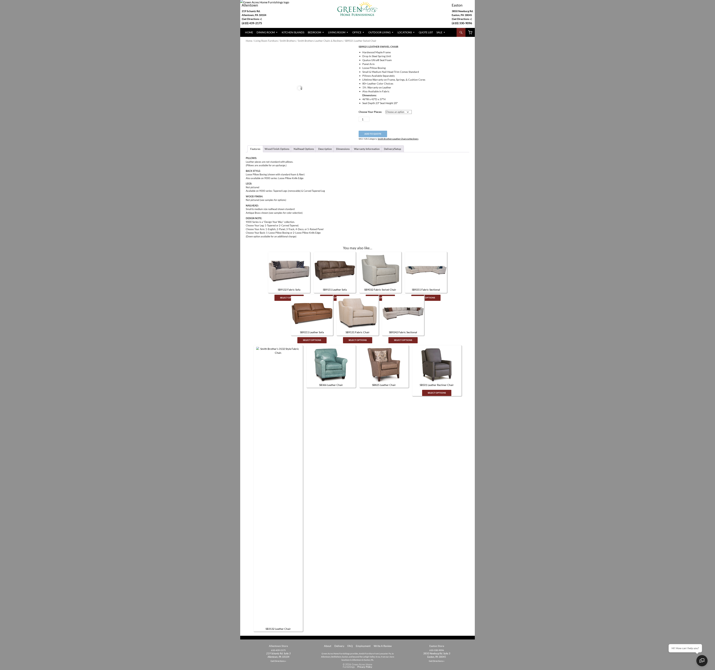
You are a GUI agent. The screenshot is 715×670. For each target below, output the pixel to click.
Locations (405, 32)
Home (249, 32)
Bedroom (314, 32)
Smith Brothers (288, 40)
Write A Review (383, 645)
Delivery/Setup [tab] (392, 148)
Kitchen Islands (293, 32)
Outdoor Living (379, 32)
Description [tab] (325, 148)
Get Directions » (461, 18)
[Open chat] (702, 660)
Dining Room (266, 32)
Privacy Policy (364, 666)
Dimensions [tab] (343, 148)
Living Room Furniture (266, 40)
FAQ (350, 645)
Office (356, 32)
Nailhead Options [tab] (304, 148)
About (327, 645)
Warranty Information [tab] (367, 148)
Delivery (339, 645)
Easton (457, 5)
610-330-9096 (436, 650)
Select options (289, 297)
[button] (346, 51)
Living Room (336, 32)
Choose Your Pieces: (370, 111)
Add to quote (372, 133)
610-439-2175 (278, 650)
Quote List (426, 32)
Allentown (250, 5)
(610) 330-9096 (462, 23)
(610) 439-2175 (252, 23)
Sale (439, 32)
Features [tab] (255, 148)
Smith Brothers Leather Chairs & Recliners (320, 40)
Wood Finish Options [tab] (277, 148)
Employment (363, 645)
